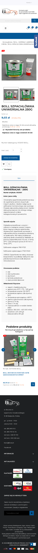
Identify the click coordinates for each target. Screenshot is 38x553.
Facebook (7, 447)
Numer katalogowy (9, 143)
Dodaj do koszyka (11, 158)
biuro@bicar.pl (9, 443)
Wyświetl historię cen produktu (17, 130)
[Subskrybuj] (31, 513)
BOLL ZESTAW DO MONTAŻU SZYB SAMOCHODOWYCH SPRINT (16, 374)
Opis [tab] (19, 178)
